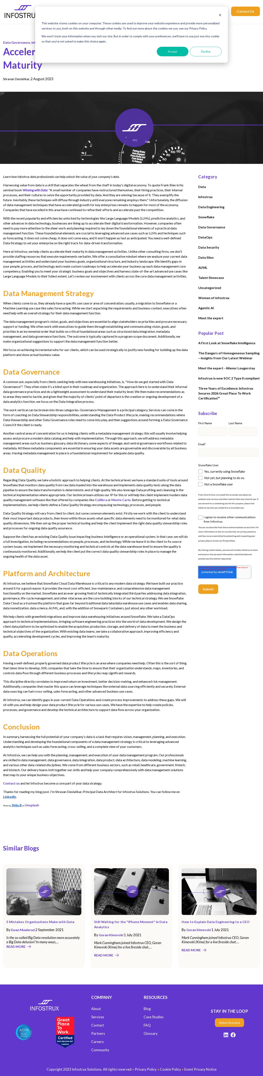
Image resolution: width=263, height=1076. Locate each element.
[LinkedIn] (225, 1035)
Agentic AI (206, 308)
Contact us (11, 783)
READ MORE (15, 946)
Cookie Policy (170, 1069)
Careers (97, 1042)
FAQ (147, 1025)
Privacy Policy (229, 540)
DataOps (205, 237)
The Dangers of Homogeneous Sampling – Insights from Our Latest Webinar (229, 355)
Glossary (151, 1033)
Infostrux (205, 197)
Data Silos (206, 257)
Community (100, 1050)
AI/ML (203, 267)
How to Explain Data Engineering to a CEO (216, 922)
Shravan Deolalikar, (17, 79)
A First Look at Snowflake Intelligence (226, 343)
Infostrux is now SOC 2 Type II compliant (229, 378)
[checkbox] (228, 477)
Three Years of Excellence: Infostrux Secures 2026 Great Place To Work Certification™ (225, 393)
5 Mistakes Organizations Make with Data (40, 922)
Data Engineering (211, 207)
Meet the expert (210, 318)
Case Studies (154, 1017)
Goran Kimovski (111, 935)
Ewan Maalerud (23, 930)
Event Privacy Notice (200, 1069)
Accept (172, 51)
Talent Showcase (211, 278)
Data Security (208, 247)
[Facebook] (233, 1035)
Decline (206, 51)
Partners (98, 1033)
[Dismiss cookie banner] (220, 15)
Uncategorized (209, 288)
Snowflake (206, 217)
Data (202, 187)
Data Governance (16, 42)
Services (97, 1017)
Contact (97, 1025)
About (96, 1009)
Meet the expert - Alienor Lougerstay (226, 368)
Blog (147, 1009)
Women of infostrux (214, 298)
